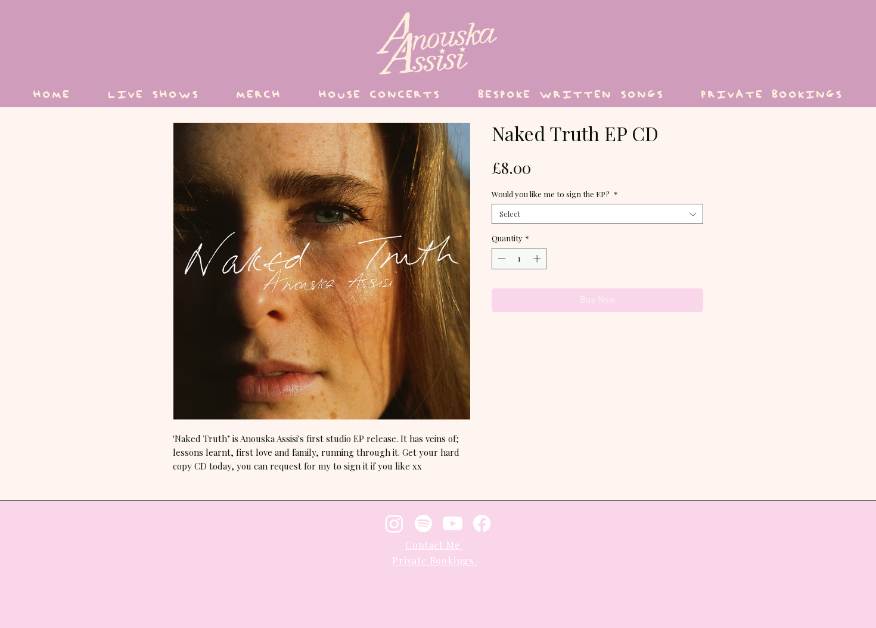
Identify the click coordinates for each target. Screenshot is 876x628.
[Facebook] (481, 523)
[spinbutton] (519, 258)
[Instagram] (394, 523)
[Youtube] (452, 523)
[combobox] (597, 214)
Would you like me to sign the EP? (555, 194)
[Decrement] (500, 258)
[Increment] (538, 258)
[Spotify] (423, 523)
